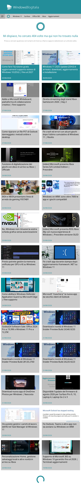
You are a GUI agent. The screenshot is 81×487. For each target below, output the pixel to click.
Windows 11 (17, 16)
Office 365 (36, 16)
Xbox (44, 16)
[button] (2, 16)
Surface (27, 16)
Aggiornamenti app (55, 16)
